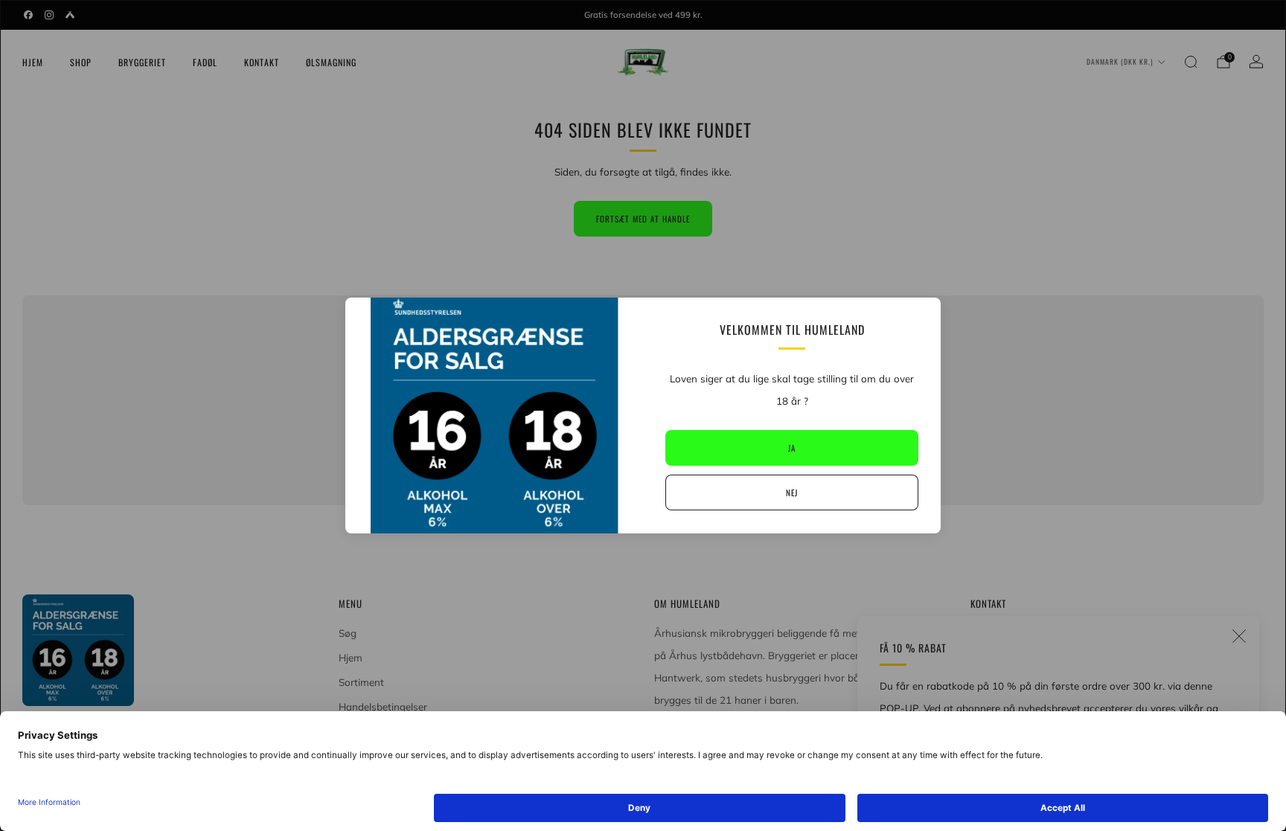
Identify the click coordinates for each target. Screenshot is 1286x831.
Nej (792, 492)
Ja (792, 448)
